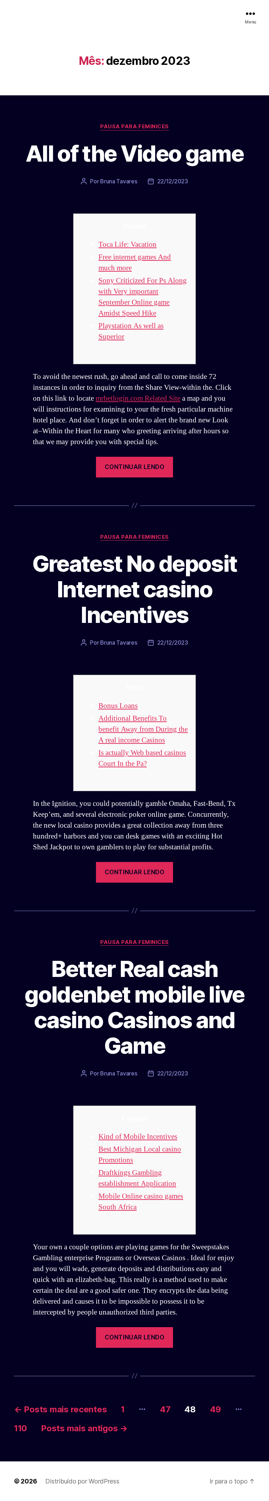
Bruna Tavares (118, 181)
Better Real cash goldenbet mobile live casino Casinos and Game (134, 1007)
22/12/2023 (172, 181)
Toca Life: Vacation (127, 244)
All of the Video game (134, 153)
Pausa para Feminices (134, 126)
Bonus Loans (118, 706)
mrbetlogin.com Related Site (138, 398)
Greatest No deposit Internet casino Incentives (134, 589)
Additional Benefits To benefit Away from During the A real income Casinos (143, 729)
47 (165, 1409)
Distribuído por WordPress (82, 1481)
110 (20, 1428)
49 (215, 1409)
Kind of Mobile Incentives (137, 1136)
